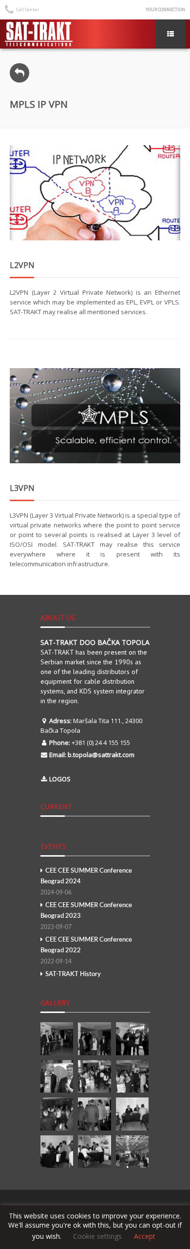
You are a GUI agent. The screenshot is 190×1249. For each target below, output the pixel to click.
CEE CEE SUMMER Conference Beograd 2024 (86, 881)
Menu (170, 34)
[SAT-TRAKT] (39, 34)
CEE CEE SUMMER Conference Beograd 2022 (86, 950)
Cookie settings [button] (97, 1236)
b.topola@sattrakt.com (101, 754)
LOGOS (60, 779)
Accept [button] (144, 1236)
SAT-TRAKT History (73, 974)
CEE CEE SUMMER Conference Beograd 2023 (86, 916)
